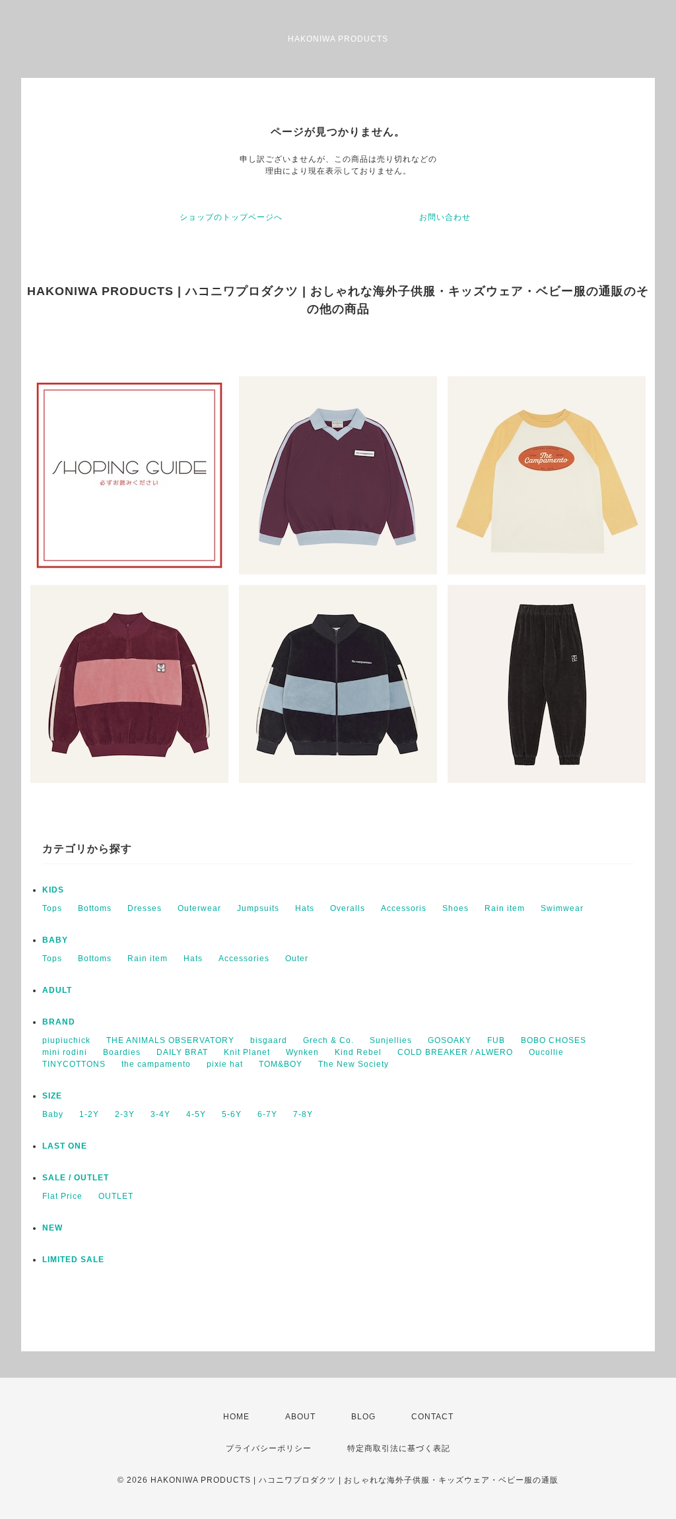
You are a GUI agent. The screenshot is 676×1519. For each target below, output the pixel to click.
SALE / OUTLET (75, 1177)
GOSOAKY (449, 1040)
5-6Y (232, 1114)
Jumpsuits (258, 908)
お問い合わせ (445, 217)
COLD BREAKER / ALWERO (455, 1052)
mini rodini (64, 1052)
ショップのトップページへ (231, 217)
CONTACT (432, 1416)
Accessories (244, 958)
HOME (236, 1416)
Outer (296, 958)
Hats (304, 908)
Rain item (505, 908)
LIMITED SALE (73, 1259)
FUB (496, 1040)
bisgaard (268, 1040)
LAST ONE (64, 1146)
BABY (55, 940)
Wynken (302, 1052)
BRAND (58, 1022)
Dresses (144, 908)
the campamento (156, 1064)
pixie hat (225, 1064)
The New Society (353, 1064)
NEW (52, 1227)
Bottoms (95, 908)
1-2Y (89, 1114)
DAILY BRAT (182, 1052)
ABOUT (300, 1416)
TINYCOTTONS (74, 1064)
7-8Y (303, 1114)
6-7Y (267, 1114)
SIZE (52, 1095)
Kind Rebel (358, 1052)
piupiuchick (66, 1040)
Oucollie (546, 1052)
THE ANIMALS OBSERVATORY (170, 1040)
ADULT (57, 990)
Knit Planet (247, 1052)
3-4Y (160, 1114)
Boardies (122, 1052)
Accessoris (403, 908)
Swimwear (562, 908)
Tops (52, 908)
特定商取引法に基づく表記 (398, 1448)
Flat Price (62, 1196)
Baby (52, 1114)
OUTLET (115, 1196)
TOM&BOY (280, 1064)
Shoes (455, 908)
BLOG (363, 1416)
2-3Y (125, 1114)
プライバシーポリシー (269, 1448)
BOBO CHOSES (553, 1040)
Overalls (347, 908)
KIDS (53, 890)
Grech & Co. (328, 1040)
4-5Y (196, 1114)
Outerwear (199, 908)
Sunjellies (391, 1040)
